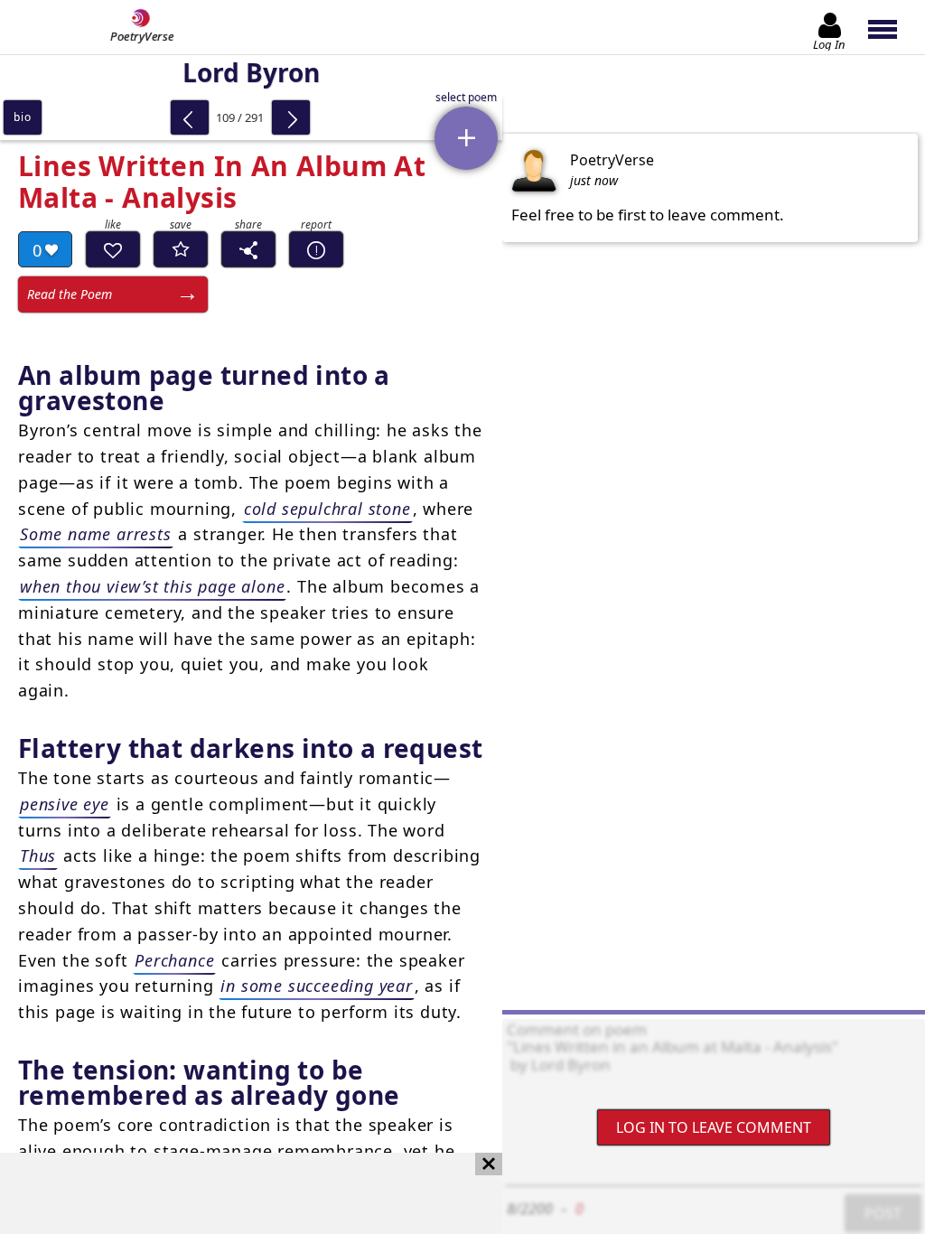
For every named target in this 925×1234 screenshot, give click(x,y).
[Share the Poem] (248, 249)
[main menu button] (891, 27)
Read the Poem (69, 294)
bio (22, 117)
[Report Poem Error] (316, 249)
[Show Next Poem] (291, 117)
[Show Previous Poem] (190, 117)
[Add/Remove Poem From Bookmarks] (181, 249)
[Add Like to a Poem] (113, 249)
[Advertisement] (233, 1193)
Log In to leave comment (713, 1127)
